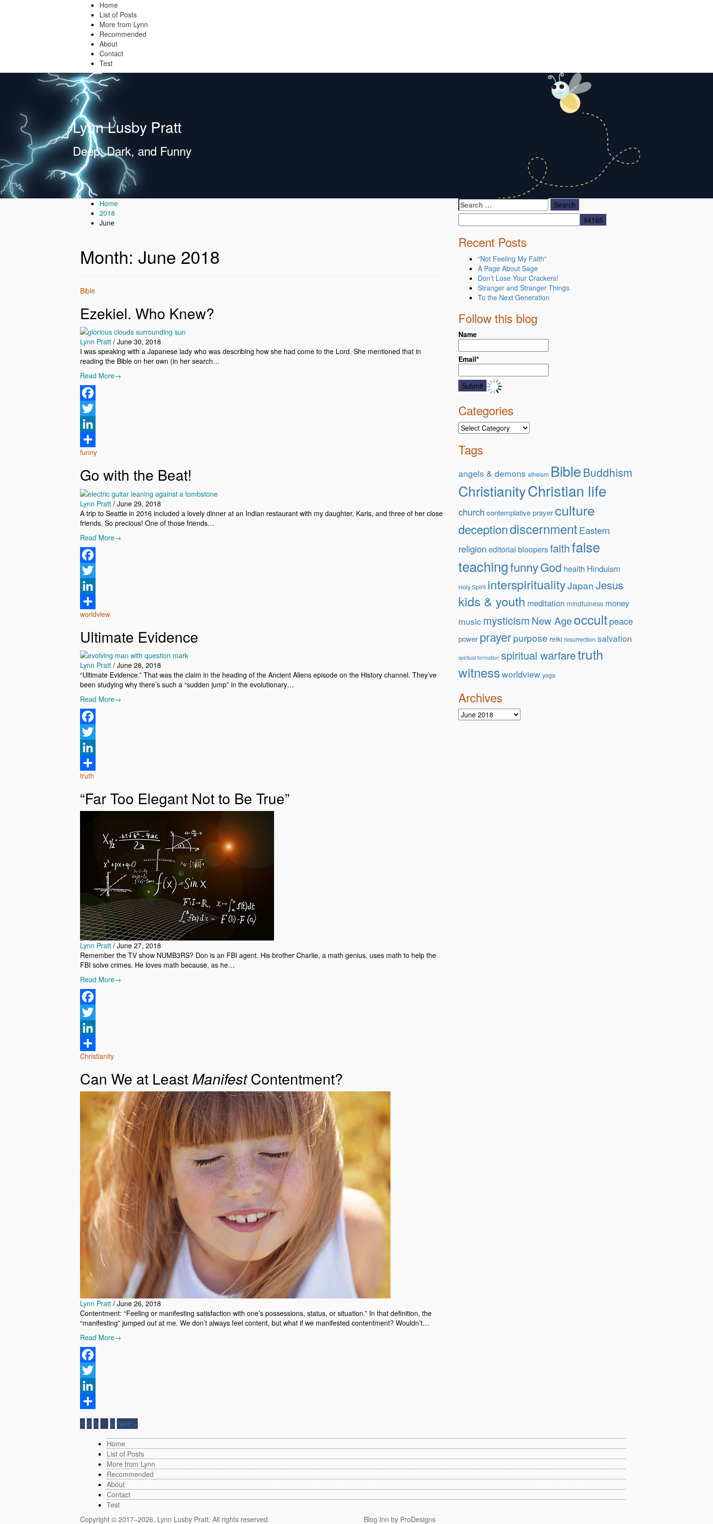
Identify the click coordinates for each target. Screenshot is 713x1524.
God (551, 567)
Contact (111, 53)
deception (483, 528)
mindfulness (585, 603)
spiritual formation (478, 657)
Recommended (122, 34)
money (617, 603)
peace (621, 621)
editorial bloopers (518, 549)
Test (106, 63)
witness (479, 672)
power (468, 638)
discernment (543, 528)
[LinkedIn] (262, 424)
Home (108, 5)
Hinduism (603, 568)
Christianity (97, 1056)
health (574, 568)
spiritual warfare (538, 655)
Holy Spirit (472, 587)
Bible (87, 290)
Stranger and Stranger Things (523, 287)
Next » (127, 1423)
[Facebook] (262, 393)
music (469, 621)
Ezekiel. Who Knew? (147, 313)
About (108, 44)
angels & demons (492, 473)
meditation (546, 603)
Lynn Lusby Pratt (127, 126)
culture (575, 510)
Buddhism (607, 472)
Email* (468, 359)
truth (87, 775)
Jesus (609, 584)
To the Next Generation (514, 297)
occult (590, 619)
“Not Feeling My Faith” (512, 258)
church (471, 511)
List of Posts (118, 14)
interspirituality (526, 584)
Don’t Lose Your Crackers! (518, 278)
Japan (580, 585)
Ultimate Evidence (139, 636)
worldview (95, 614)
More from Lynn (123, 24)
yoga (548, 675)
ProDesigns (418, 1519)
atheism (538, 474)
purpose (530, 637)
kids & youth (491, 601)
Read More (100, 375)
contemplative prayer (519, 512)
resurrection (580, 639)
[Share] (262, 439)
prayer (495, 636)
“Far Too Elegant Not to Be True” (185, 798)
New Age (552, 621)
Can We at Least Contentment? (211, 1078)
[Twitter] (262, 408)
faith (560, 547)
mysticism (506, 620)
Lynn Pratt (95, 341)
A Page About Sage (508, 268)
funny (88, 452)
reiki (556, 639)
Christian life (567, 490)
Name (467, 334)
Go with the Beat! (136, 474)
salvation (615, 638)
